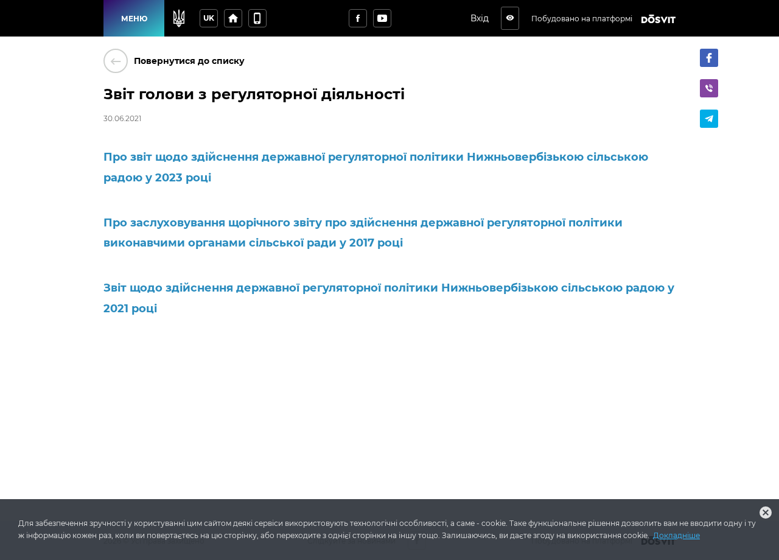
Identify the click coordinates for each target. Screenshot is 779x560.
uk (208, 18)
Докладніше (676, 535)
